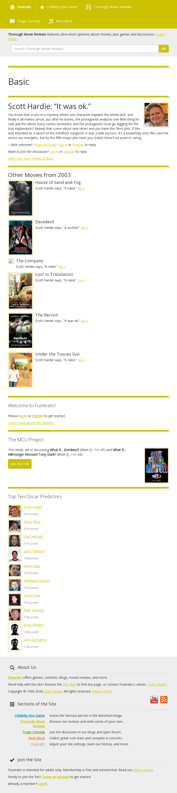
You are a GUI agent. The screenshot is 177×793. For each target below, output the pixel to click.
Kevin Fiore (32, 595)
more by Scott (45, 144)
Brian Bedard (33, 625)
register (78, 144)
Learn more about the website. (31, 423)
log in (63, 144)
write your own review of (30, 158)
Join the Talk (20, 464)
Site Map (69, 684)
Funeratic (15, 677)
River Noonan (34, 610)
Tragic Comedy (28, 21)
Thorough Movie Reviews (112, 7)
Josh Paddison (34, 551)
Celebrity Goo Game (61, 7)
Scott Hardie (33, 507)
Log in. (43, 783)
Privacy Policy (102, 691)
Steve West (32, 521)
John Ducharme (35, 639)
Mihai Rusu (32, 566)
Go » (81, 188)
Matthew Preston (37, 580)
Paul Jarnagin (33, 536)
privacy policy (143, 770)
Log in (54, 151)
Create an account (55, 777)
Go (164, 48)
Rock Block (64, 21)
